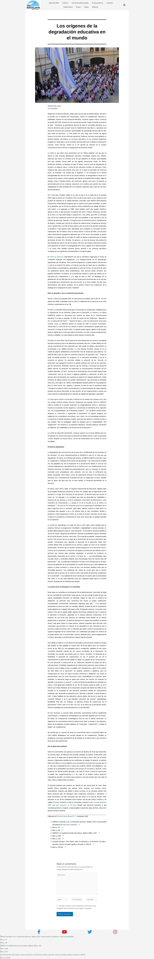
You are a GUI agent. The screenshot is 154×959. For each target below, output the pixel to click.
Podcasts (110, 3)
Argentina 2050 (54, 3)
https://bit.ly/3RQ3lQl (70, 825)
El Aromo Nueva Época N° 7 (66, 816)
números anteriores (56, 257)
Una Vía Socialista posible (80, 3)
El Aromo (65, 3)
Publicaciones (68, 7)
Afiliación (95, 7)
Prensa (78, 7)
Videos (86, 7)
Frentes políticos (97, 3)
